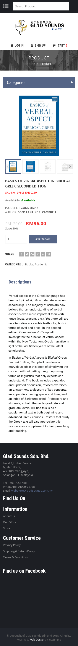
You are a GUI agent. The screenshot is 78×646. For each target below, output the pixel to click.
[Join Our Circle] (32, 254)
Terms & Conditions (16, 557)
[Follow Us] (27, 254)
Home (30, 64)
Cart (62, 45)
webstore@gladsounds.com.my (32, 491)
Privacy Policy (12, 545)
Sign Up (40, 45)
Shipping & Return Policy (19, 551)
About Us (9, 516)
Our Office (9, 522)
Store (6, 528)
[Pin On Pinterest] (38, 254)
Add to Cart (42, 239)
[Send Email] (48, 254)
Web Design (36, 639)
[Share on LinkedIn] (43, 254)
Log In (19, 45)
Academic (41, 264)
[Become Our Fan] (21, 254)
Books (29, 264)
